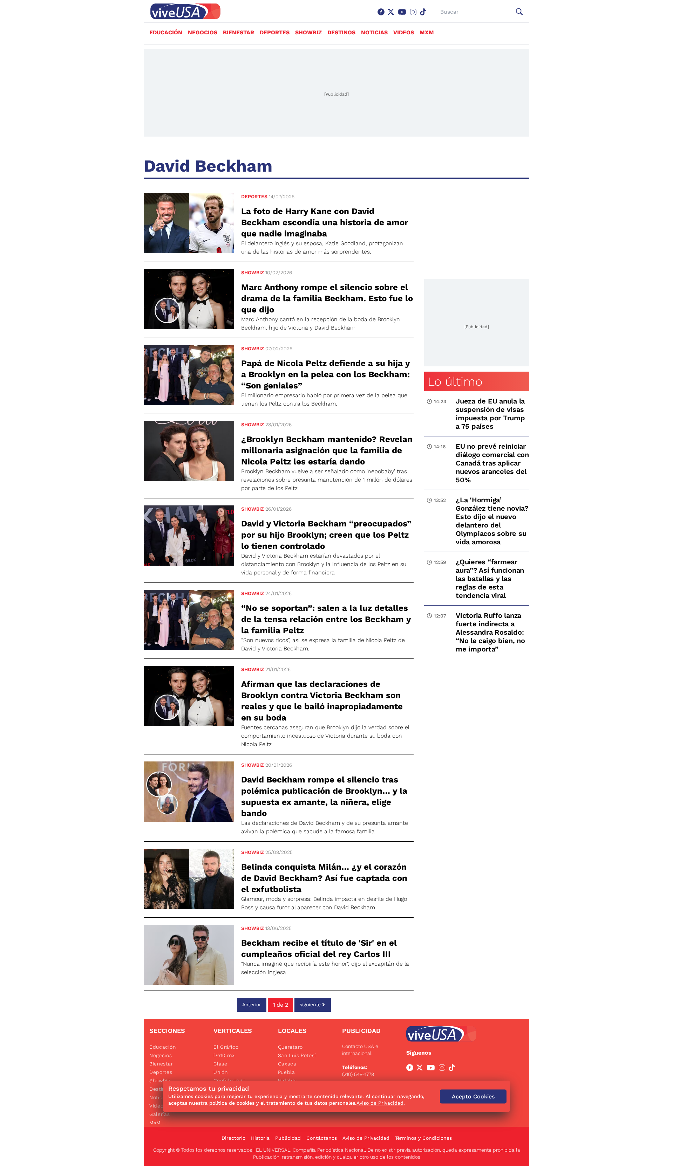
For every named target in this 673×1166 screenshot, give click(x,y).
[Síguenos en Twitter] (392, 15)
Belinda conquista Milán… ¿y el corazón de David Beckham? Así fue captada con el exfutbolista (324, 878)
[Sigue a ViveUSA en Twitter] (421, 1069)
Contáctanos (321, 1138)
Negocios (202, 32)
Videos (403, 32)
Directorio (233, 1138)
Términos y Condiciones (423, 1138)
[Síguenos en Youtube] (403, 15)
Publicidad (288, 1138)
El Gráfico (225, 1047)
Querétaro (290, 1047)
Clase (220, 1064)
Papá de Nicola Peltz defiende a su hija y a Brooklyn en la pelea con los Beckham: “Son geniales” (325, 374)
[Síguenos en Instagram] (415, 15)
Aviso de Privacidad (365, 1138)
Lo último (455, 381)
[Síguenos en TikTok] (424, 15)
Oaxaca (287, 1064)
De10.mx (223, 1055)
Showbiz (308, 32)
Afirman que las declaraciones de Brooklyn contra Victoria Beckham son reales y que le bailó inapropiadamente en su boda (322, 701)
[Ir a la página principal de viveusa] (182, 11)
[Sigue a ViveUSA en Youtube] (432, 1069)
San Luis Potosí (297, 1055)
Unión (220, 1072)
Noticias (374, 32)
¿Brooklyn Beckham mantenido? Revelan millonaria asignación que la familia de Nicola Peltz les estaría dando (327, 450)
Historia (260, 1138)
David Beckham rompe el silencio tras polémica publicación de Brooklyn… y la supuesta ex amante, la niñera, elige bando (324, 796)
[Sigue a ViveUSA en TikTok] (453, 1069)
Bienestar (238, 32)
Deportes (275, 32)
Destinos (341, 32)
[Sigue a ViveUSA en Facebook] (411, 1069)
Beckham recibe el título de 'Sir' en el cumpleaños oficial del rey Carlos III (319, 948)
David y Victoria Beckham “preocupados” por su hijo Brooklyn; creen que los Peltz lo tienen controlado (326, 535)
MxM (427, 32)
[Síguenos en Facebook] (382, 15)
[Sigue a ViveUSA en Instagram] (443, 1069)
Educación (165, 32)
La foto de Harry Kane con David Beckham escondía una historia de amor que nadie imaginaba (324, 222)
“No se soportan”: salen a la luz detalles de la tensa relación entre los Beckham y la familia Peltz (326, 619)
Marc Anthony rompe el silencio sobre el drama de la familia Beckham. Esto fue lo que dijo (327, 298)
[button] (519, 12)
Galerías (159, 1114)
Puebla (286, 1072)
